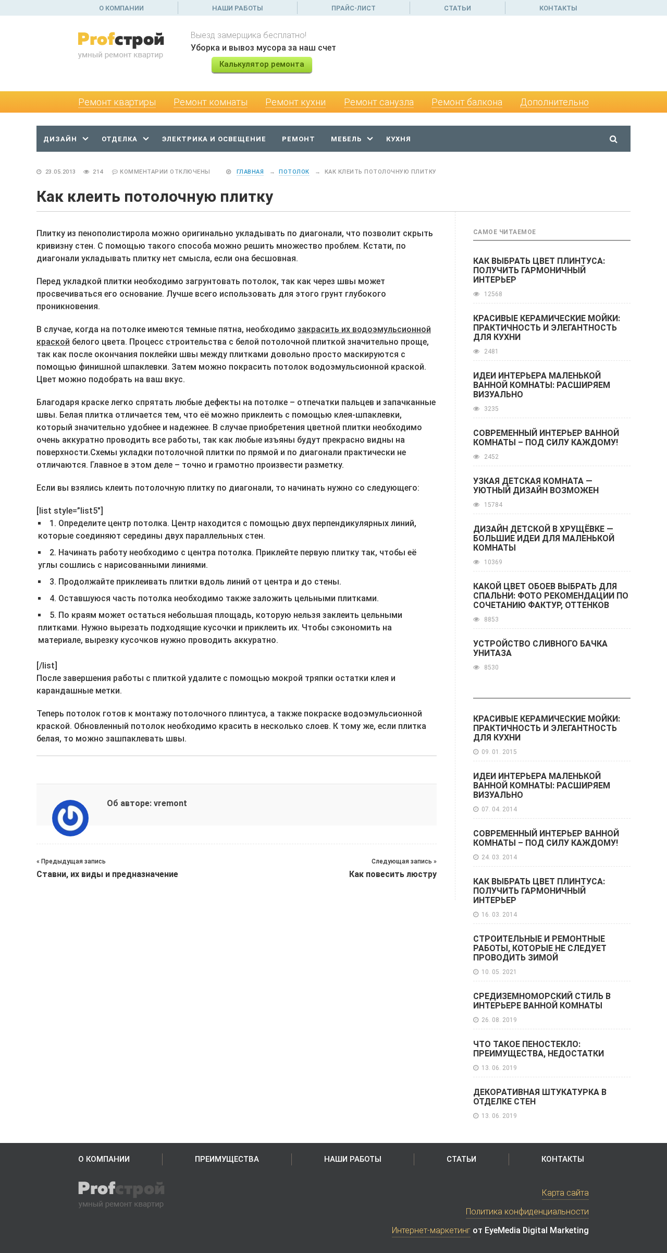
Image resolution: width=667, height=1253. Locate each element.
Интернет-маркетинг (431, 1230)
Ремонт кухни (295, 101)
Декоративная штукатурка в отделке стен (540, 1096)
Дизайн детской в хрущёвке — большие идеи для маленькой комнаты (543, 538)
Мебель (346, 139)
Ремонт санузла (379, 101)
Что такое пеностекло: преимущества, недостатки (538, 1049)
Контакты (558, 8)
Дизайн (60, 139)
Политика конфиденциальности (527, 1211)
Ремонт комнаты (211, 101)
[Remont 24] (126, 45)
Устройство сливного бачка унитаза (540, 648)
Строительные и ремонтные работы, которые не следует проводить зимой (540, 948)
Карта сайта (565, 1193)
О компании (121, 8)
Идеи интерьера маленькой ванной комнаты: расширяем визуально (541, 385)
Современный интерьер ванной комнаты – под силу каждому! (546, 437)
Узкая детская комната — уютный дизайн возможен (536, 485)
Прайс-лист (353, 8)
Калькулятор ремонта (261, 64)
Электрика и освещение (214, 139)
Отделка (120, 139)
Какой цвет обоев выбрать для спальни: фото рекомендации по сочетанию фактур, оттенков (550, 595)
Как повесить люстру (393, 874)
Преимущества (227, 1159)
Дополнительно (554, 101)
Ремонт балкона (466, 101)
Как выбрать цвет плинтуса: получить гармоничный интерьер (539, 270)
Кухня (398, 139)
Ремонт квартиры (117, 101)
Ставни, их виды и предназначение (107, 874)
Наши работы (237, 8)
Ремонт (298, 139)
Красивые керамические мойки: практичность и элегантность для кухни (546, 327)
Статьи (457, 8)
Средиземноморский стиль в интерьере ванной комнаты (542, 1001)
